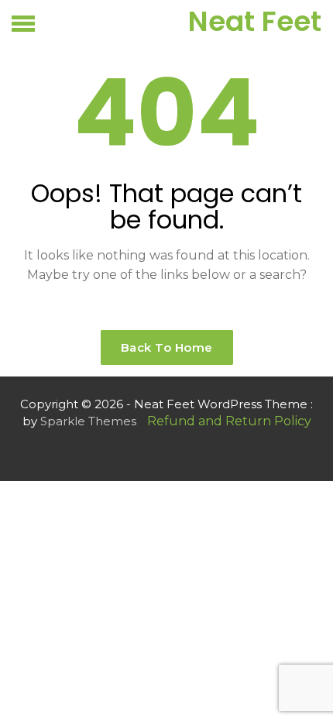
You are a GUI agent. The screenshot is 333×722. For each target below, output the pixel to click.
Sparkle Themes (88, 421)
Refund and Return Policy (229, 421)
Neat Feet (254, 21)
